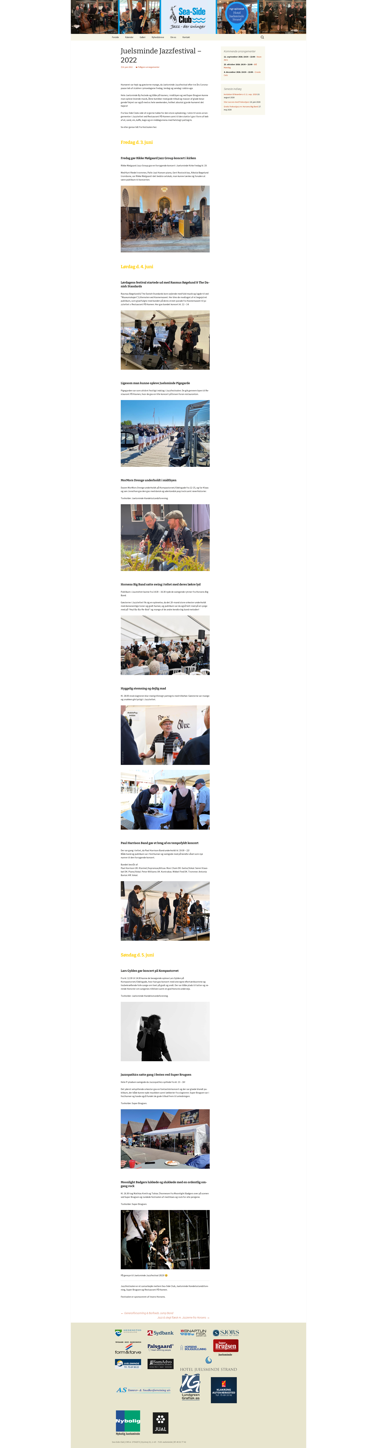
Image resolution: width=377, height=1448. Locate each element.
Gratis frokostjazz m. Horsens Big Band (241, 106)
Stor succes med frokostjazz (236, 102)
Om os (173, 37)
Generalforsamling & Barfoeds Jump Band (147, 1313)
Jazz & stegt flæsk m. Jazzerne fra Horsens (183, 1317)
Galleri (142, 37)
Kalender (129, 37)
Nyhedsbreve (158, 37)
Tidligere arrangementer (148, 67)
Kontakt (186, 37)
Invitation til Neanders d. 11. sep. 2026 (240, 94)
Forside (115, 37)
